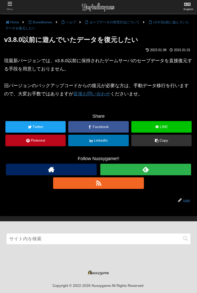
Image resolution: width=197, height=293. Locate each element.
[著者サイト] (51, 169)
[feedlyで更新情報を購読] (145, 169)
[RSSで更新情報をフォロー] (98, 183)
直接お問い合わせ (91, 93)
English (188, 9)
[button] (185, 239)
